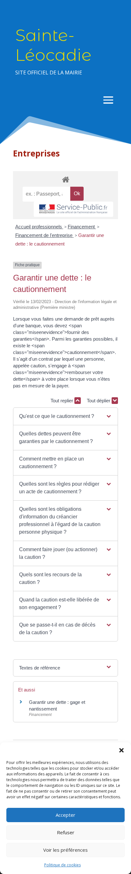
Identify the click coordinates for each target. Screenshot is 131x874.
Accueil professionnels (39, 226)
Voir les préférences (65, 850)
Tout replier (62, 400)
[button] (121, 750)
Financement (82, 226)
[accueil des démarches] (65, 179)
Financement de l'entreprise (44, 235)
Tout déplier (99, 400)
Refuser (65, 832)
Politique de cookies (62, 865)
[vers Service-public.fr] (73, 209)
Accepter (65, 815)
